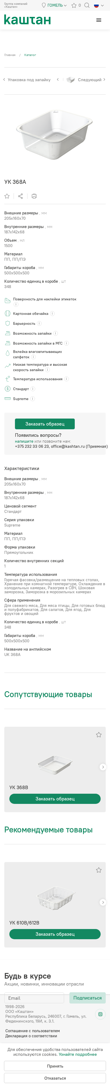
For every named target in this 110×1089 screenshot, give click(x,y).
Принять (55, 1066)
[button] (103, 767)
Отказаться (55, 1078)
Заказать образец (44, 424)
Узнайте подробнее (78, 1054)
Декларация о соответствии (31, 1035)
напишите (24, 441)
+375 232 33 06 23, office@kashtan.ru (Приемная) (61, 446)
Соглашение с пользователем (32, 1030)
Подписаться (87, 998)
